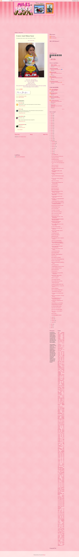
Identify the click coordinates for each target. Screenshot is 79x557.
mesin (62, 465)
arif (61, 355)
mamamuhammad (22, 124)
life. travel (60, 444)
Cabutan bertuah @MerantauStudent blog (58, 259)
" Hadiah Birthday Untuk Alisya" (56, 291)
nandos (61, 471)
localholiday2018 (60, 446)
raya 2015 (59, 501)
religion (59, 508)
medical (63, 463)
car (58, 370)
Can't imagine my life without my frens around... (57, 293)
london (59, 447)
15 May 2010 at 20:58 (22, 105)
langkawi (59, 441)
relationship (59, 507)
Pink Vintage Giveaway (55, 264)
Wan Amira (20, 102)
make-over (62, 452)
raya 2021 (59, 504)
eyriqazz (59, 395)
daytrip (59, 381)
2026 (52, 113)
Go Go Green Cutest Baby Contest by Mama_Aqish (57, 231)
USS (58, 537)
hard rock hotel (60, 415)
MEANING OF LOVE (55, 236)
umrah (59, 536)
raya (60, 499)
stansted (61, 525)
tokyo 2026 (59, 532)
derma (61, 388)
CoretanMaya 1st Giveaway (56, 210)
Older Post (45, 134)
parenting (62, 489)
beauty (60, 363)
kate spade (62, 438)
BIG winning (61, 364)
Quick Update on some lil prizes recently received (58, 169)
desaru (63, 388)
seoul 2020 (59, 513)
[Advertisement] (39, 22)
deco (58, 388)
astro (60, 356)
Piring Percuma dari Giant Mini (55, 97)
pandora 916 (60, 488)
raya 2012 (63, 499)
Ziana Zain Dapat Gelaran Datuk (55, 65)
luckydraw (59, 448)
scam (58, 511)
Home (31, 134)
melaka (63, 464)
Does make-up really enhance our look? (57, 205)
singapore (63, 521)
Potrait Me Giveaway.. (55, 184)
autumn (63, 360)
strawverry (61, 526)
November (53, 143)
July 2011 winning (61, 430)
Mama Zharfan (21, 116)
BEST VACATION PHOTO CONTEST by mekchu (58, 263)
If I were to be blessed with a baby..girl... (57, 156)
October (53, 144)
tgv (63, 530)
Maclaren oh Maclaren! (55, 288)
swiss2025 (62, 528)
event (61, 394)
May (52, 153)
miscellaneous (60, 467)
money (63, 468)
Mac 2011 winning (61, 449)
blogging (59, 367)
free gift (63, 407)
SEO (59, 512)
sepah (62, 513)
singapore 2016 (61, 522)
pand (61, 487)
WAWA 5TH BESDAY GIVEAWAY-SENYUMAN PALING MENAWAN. (57, 242)
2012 (52, 136)
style (58, 527)
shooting (59, 520)
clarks (63, 371)
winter (59, 544)
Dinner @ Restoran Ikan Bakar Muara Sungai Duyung (56, 102)
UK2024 (63, 535)
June (52, 151)
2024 (52, 117)
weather (60, 542)
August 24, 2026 (53, 93)
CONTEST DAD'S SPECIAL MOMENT (58, 201)
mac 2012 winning (61, 450)
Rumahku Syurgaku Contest (56, 260)
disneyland (61, 390)
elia (63, 392)
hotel (63, 418)
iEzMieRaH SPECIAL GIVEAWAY (57, 304)
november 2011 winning (61, 477)
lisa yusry (63, 445)
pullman (61, 498)
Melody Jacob (53, 105)
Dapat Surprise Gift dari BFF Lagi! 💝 (56, 82)
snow (60, 524)
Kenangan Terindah (54, 186)
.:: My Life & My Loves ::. (55, 100)
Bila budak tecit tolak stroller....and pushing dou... (57, 229)
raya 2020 (62, 503)
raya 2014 (62, 500)
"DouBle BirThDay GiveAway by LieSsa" (58, 266)
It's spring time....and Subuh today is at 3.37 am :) (57, 301)
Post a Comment (20, 129)
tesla (62, 530)
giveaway (60, 413)
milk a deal (61, 466)
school (61, 511)
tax (60, 530)
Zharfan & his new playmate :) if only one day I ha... (58, 296)
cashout (59, 371)
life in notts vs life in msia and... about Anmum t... (57, 249)
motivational (60, 469)
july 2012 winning (61, 431)
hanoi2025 (62, 414)
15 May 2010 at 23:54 (22, 121)
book (62, 367)
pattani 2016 (59, 491)
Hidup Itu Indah (53, 72)
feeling (63, 401)
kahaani (63, 437)
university (62, 536)
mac (62, 448)
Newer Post (17, 134)
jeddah (63, 428)
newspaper (59, 472)
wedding (63, 542)
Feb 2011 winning (61, 398)
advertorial (59, 346)
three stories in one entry (55, 188)
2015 (52, 131)
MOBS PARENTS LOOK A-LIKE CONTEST (57, 171)
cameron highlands (61, 369)
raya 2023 (59, 505)
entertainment (60, 393)
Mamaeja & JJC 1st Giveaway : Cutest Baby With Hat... (57, 217)
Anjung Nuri (62, 349)
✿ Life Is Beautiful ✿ (54, 68)
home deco (60, 418)
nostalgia (62, 472)
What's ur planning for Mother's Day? (57, 289)
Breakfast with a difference (55, 234)
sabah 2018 (62, 509)
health (59, 416)
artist (58, 356)
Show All (63, 84)
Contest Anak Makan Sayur (56, 244)
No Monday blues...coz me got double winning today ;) (57, 273)
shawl (61, 519)
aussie (61, 360)
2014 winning (60, 333)
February (53, 320)
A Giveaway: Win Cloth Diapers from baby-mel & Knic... (57, 183)
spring (58, 525)
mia (63, 465)
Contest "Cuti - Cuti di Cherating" (57, 240)
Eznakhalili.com (53, 76)
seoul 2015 (62, 512)
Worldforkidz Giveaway (55, 159)
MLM (58, 468)
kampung (59, 438)
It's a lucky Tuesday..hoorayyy (56, 226)
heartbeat (62, 416)
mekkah (59, 464)
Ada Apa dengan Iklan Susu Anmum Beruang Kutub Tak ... (57, 247)
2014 (52, 133)
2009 (52, 324)
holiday (63, 417)
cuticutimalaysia (61, 380)
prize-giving (59, 497)
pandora (63, 487)
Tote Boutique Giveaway (55, 233)
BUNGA (20, 109)
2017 (52, 128)
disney (60, 389)
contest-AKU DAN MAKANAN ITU (57, 161)
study (63, 526)
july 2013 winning (60, 432)
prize (63, 496)
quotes (63, 498)
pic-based (22, 97)
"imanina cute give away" (55, 282)
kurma (61, 440)
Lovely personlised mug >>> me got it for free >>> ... (58, 286)
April (53, 317)
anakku (59, 349)
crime (63, 378)
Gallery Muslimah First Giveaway (57, 211)
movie (63, 469)
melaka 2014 (59, 465)
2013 (52, 135)
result (63, 508)
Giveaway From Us (54, 271)
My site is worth (53, 58)
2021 (52, 122)
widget (60, 543)
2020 (52, 123)
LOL (63, 446)
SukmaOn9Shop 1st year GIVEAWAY (57, 303)
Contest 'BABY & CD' (55, 154)
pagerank (59, 487)
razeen (59, 506)
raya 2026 (62, 505)
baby (58, 361)
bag (58, 362)
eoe (63, 393)
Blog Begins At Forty (54, 93)
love (63, 447)
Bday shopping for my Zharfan (56, 257)
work (63, 544)
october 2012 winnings (61, 480)
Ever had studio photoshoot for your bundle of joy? (57, 197)
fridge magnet (60, 408)
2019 (52, 125)
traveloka (59, 534)
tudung (59, 535)
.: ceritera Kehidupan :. (54, 89)
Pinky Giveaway (54, 255)
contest (19, 97)
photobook (59, 492)
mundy (59, 470)
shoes (63, 519)
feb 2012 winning (61, 400)
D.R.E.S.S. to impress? (55, 277)
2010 (52, 140)
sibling (58, 521)
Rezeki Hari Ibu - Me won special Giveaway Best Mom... (56, 276)
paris (58, 490)
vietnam (59, 540)
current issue (61, 379)
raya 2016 (62, 501)
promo (63, 497)
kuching (59, 440)
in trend (59, 422)
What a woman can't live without (56, 213)
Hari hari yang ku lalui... (55, 96)
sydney (59, 529)
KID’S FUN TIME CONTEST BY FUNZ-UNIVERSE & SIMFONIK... (58, 203)
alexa (63, 347)
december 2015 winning (61, 386)
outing (63, 486)
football (59, 405)
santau (63, 510)
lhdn (61, 443)
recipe (63, 506)
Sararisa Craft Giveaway (55, 269)
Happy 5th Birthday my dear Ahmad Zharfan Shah (57, 194)
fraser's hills (59, 407)
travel (63, 533)
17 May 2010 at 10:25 (22, 127)
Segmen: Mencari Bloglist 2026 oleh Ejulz (56, 74)
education (59, 392)
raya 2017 (59, 502)
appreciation (59, 351)
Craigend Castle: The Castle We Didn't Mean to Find (56, 106)
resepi (61, 508)
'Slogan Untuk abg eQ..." (55, 165)
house (60, 419)
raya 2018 (62, 502)
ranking (59, 499)
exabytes (63, 394)
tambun (59, 530)
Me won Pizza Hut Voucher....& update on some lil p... (58, 238)
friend (63, 408)
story (58, 526)
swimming (59, 528)
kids (63, 439)
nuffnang (59, 478)
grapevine (59, 414)
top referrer (62, 532)
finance (63, 403)
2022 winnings (60, 340)
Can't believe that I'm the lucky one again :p (58, 176)
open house (60, 486)
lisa (61, 445)
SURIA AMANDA (54, 64)
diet (58, 389)
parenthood (59, 489)
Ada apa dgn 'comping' (55, 166)
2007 (52, 327)
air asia (61, 347)
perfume (63, 491)
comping (59, 373)
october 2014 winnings (61, 483)
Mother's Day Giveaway (55, 180)
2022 (52, 120)
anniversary (59, 350)
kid (61, 439)
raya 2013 (59, 500)
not (58, 473)
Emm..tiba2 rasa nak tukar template (57, 309)
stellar (63, 525)
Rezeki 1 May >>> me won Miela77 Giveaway (57, 311)
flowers (59, 404)
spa (61, 524)
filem (60, 403)
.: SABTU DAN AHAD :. (54, 90)
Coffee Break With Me (54, 81)
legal (63, 441)
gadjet (59, 409)
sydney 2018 (62, 529)
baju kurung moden (61, 362)
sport (63, 524)
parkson (61, 490)
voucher (59, 541)
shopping (62, 520)
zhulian (61, 545)
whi (58, 543)
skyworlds (59, 523)
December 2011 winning (61, 384)
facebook (63, 395)
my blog (61, 470)
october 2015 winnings (61, 484)
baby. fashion (62, 361)
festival (59, 403)
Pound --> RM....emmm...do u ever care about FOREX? (57, 224)
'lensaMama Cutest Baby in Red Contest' (57, 284)
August (53, 148)
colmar (63, 372)
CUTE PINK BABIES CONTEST (57, 315)
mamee (59, 453)
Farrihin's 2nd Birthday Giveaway (57, 267)
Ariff (63, 355)
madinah (59, 451)
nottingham (61, 473)
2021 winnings (62, 339)
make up (59, 452)
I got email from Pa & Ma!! (56, 251)
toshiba (59, 533)
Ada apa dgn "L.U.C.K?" (55, 157)
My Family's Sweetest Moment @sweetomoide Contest (56, 222)
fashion (61, 398)
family (59, 396)
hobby (59, 417)
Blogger (44, 554)
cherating (61, 371)
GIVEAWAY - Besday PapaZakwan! (57, 254)
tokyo (60, 531)
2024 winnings (62, 341)
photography (60, 493)
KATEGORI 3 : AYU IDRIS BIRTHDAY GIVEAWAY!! (58, 199)
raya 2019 (59, 503)
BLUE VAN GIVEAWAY (55, 189)
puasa (58, 498)
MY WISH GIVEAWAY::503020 (56, 306)
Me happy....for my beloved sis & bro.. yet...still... (57, 174)
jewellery (59, 429)
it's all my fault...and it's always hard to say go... (58, 163)
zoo (63, 545)
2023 (52, 118)
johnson (63, 429)
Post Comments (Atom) (22, 136)
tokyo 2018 (62, 531)
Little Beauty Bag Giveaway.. (56, 206)
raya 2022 (62, 504)
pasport (63, 490)
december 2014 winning (61, 385)
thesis (58, 531)
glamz (63, 413)
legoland (59, 443)
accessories (60, 345)
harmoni (63, 415)
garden (59, 411)
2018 (52, 127)
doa (63, 390)
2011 (52, 138)
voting (63, 540)
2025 (52, 115)
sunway (63, 527)
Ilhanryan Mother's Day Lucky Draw (57, 280)
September (53, 146)
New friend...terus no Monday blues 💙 (56, 69)
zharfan (59, 545)
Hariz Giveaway (54, 313)
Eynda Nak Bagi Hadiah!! (55, 252)
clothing (59, 372)
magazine (62, 451)
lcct (62, 441)
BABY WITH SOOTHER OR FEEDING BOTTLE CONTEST (58, 219)
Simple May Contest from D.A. (56, 307)
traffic (61, 533)
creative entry (60, 378)
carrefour (61, 370)
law (61, 441)
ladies (63, 440)
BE (58, 363)
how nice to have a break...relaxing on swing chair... (57, 179)
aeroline (63, 346)
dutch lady (62, 391)
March (53, 318)
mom (61, 468)
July (52, 149)
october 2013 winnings (61, 482)
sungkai (61, 527)
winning (63, 543)
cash (63, 370)
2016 (52, 130)
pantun (63, 488)
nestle (63, 471)
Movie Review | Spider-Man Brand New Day (56, 78)
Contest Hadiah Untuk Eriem (56, 279)
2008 (52, 325)
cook (61, 375)
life (63, 443)
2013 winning (61, 332)
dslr (58, 391)
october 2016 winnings (61, 485)
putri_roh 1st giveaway (55, 208)
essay (58, 394)
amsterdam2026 (60, 348)
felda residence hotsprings (61, 402)
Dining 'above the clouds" (55, 214)
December (53, 141)
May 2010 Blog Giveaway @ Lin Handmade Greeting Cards (56, 298)
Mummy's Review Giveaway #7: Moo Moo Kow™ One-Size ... (57, 192)
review (59, 509)
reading (61, 506)
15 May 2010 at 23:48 (22, 113)
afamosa (59, 347)
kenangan (59, 439)
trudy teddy (62, 534)
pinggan (63, 494)
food (63, 404)
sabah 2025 (60, 510)
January (53, 322)
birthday (59, 366)
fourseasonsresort (60, 406)
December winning (61, 387)
